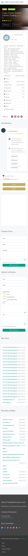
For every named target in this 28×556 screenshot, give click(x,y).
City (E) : (14, 94)
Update (14, 189)
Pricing (3, 546)
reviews (15, 179)
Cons (4, 314)
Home (3, 543)
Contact (3, 552)
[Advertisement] (14, 210)
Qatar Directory (22, 538)
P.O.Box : (14, 82)
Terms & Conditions (6, 549)
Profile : (14, 59)
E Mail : (7, 106)
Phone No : (14, 75)
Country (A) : (14, 91)
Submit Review (14, 330)
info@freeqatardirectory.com (7, 518)
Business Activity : (9, 109)
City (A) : (14, 97)
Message (5, 250)
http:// (15, 39)
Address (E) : (8, 100)
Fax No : (7, 79)
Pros (4, 303)
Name (4, 238)
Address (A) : (8, 103)
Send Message (14, 265)
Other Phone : (14, 85)
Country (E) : (14, 88)
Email (4, 244)
